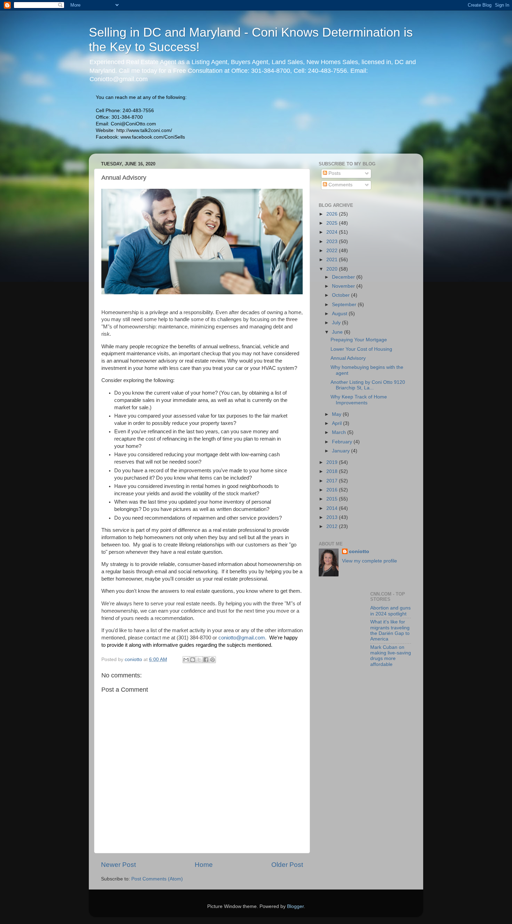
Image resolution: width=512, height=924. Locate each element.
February (343, 441)
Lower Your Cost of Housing (361, 349)
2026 (332, 214)
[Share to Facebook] (205, 659)
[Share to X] (199, 659)
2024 (332, 232)
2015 (332, 499)
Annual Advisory (348, 358)
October (341, 295)
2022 (332, 250)
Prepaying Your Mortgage (359, 339)
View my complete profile (369, 561)
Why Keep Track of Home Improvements (359, 399)
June (338, 332)
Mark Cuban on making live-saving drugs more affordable (390, 656)
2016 (332, 489)
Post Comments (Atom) (157, 879)
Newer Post (118, 864)
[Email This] (186, 659)
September (345, 304)
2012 (332, 526)
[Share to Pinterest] (212, 659)
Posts (334, 173)
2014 (332, 508)
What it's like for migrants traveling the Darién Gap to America (390, 630)
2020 (332, 269)
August (340, 313)
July (337, 322)
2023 (332, 241)
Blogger (295, 906)
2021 (332, 259)
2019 (332, 462)
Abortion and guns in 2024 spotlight (390, 610)
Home (204, 864)
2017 (332, 480)
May (337, 414)
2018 (332, 471)
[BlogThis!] (192, 659)
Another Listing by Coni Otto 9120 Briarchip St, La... (368, 385)
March (339, 432)
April (337, 423)
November (344, 286)
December (344, 277)
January (341, 450)
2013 (332, 517)
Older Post (287, 864)
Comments (339, 184)
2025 (332, 223)
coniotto (359, 551)
